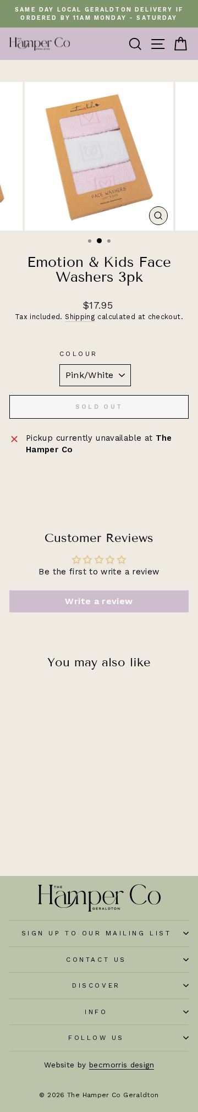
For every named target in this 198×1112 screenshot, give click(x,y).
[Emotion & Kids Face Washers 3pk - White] (56, 816)
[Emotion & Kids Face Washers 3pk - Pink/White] (30, 816)
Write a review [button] (99, 601)
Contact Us (96, 959)
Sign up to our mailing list (96, 933)
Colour (78, 354)
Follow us (96, 1038)
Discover (96, 985)
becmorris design (121, 1064)
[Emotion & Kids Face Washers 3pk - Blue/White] (43, 816)
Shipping (80, 317)
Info (96, 1012)
